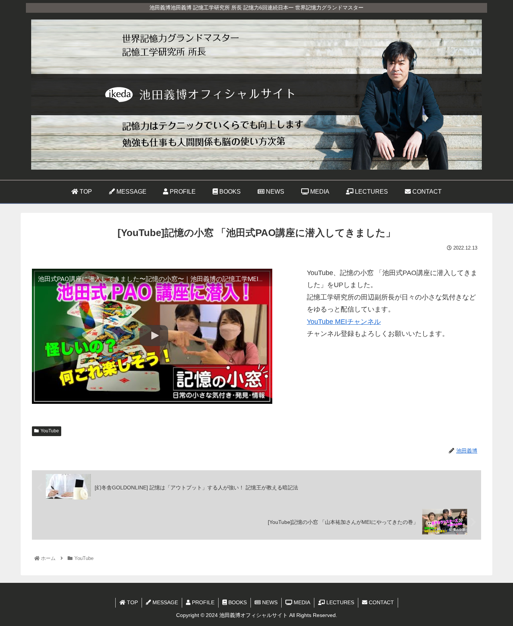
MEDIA (301, 602)
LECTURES (339, 602)
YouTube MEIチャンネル (344, 321)
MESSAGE (164, 602)
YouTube (50, 430)
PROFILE (202, 602)
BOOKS (237, 602)
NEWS (269, 602)
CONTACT (380, 602)
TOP (131, 602)
